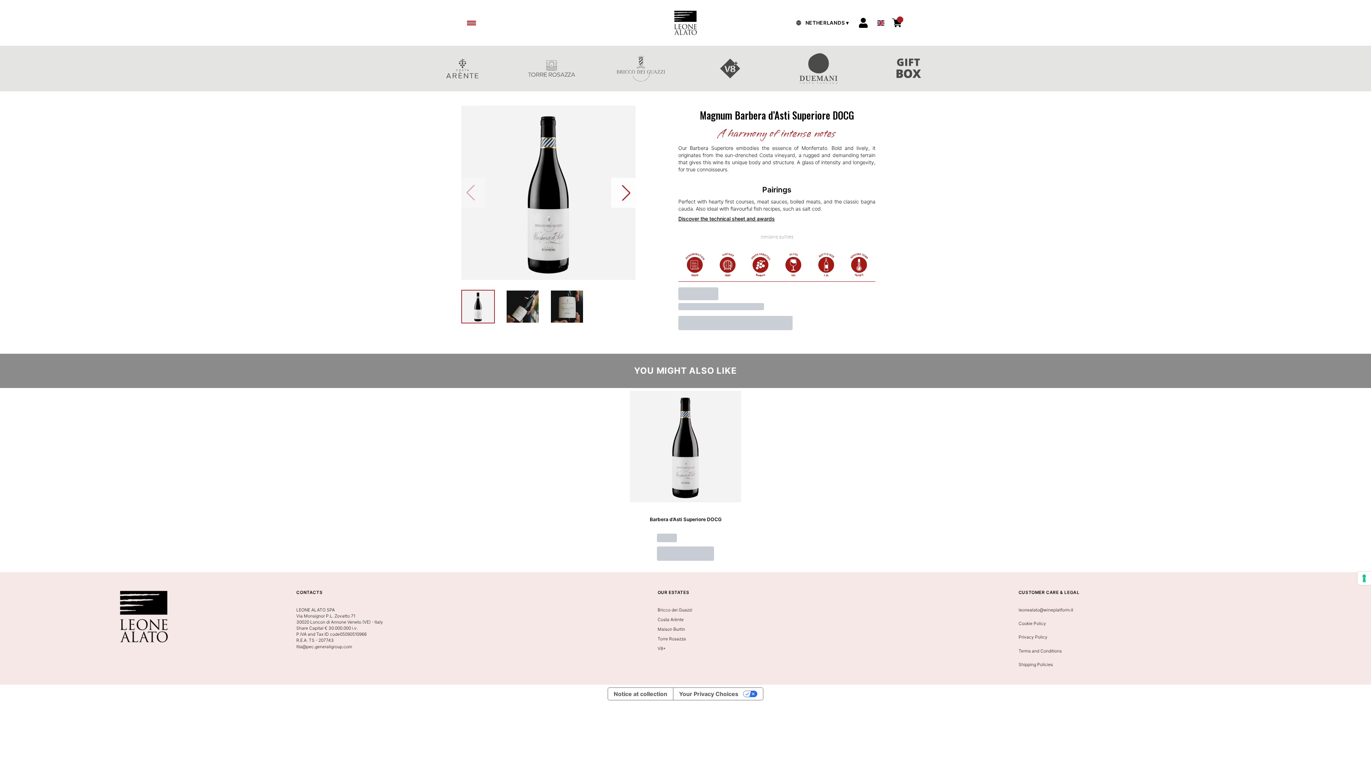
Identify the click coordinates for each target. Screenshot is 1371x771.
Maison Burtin (671, 629)
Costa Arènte (671, 619)
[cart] (897, 23)
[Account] (863, 23)
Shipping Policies (1036, 664)
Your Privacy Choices (708, 693)
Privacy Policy (1033, 637)
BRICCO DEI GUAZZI (641, 68)
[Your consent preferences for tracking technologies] (1364, 578)
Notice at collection (640, 693)
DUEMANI (819, 68)
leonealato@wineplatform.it (1046, 610)
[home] (685, 23)
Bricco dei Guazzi (675, 610)
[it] (881, 21)
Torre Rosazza (672, 638)
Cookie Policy (1032, 623)
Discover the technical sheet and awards (726, 219)
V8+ (730, 68)
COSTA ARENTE (462, 68)
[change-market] (821, 23)
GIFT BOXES (909, 68)
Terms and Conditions (1040, 651)
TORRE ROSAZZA (552, 68)
